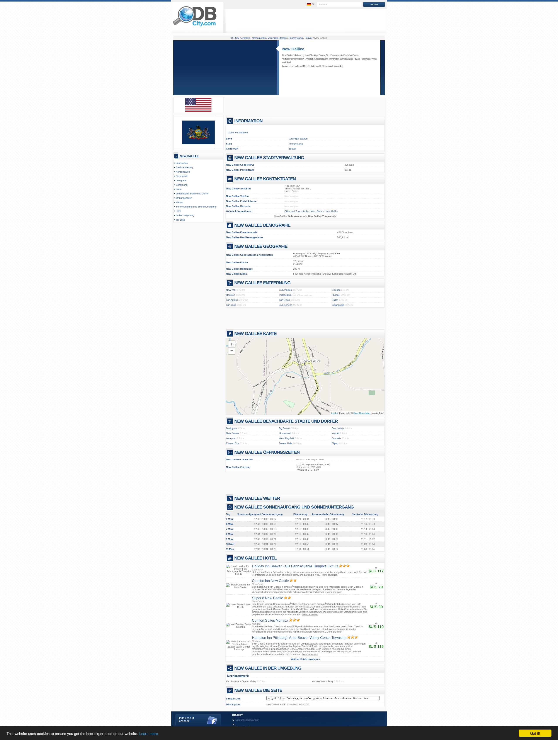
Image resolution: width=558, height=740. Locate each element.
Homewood (285, 433)
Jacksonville (285, 305)
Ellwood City (232, 443)
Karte (179, 189)
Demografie (182, 176)
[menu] (310, 4)
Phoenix (336, 295)
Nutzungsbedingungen (247, 720)
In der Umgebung (185, 215)
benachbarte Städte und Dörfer (192, 193)
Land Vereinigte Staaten (315, 55)
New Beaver (232, 433)
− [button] (231, 351)
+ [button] (231, 344)
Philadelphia (285, 295)
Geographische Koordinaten (326, 59)
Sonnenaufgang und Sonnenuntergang (196, 206)
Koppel (335, 433)
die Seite (180, 219)
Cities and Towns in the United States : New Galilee (311, 211)
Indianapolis (338, 305)
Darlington (314, 66)
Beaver (292, 148)
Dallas (335, 300)
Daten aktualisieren (238, 132)
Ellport (335, 443)
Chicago (336, 290)
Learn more (148, 733)
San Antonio (232, 300)
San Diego (284, 300)
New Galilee (293, 49)
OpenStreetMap (361, 413)
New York (231, 290)
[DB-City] (194, 26)
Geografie (181, 180)
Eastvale (336, 438)
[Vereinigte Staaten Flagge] (198, 111)
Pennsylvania (296, 143)
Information (182, 163)
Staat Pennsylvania (334, 55)
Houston (230, 295)
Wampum (231, 438)
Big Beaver (324, 66)
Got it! (535, 733)
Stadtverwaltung (184, 167)
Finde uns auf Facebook (186, 719)
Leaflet (335, 413)
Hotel (288, 62)
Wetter (374, 59)
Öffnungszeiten (184, 198)
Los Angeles (285, 290)
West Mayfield (286, 438)
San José (231, 305)
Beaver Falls (285, 443)
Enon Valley (337, 66)
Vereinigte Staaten (298, 138)
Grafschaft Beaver (351, 55)
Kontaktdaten (183, 171)
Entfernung (181, 185)
